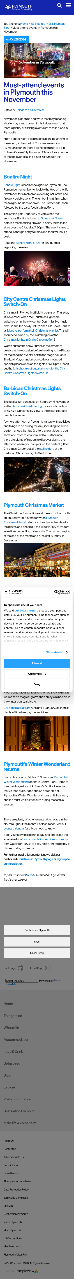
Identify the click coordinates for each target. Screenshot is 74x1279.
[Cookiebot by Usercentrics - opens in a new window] (54, 592)
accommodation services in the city (45, 839)
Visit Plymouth (37, 918)
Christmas (38, 110)
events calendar (14, 828)
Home (24, 24)
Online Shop (37, 953)
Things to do (23, 110)
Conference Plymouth (37, 930)
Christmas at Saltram (17, 708)
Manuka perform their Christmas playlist (32, 330)
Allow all (37, 663)
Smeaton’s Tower (52, 218)
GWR (31, 875)
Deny (37, 684)
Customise (35, 673)
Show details (54, 652)
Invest (37, 941)
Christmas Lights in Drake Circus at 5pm (29, 340)
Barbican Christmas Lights (29, 406)
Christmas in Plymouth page (35, 859)
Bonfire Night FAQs (28, 243)
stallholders (46, 449)
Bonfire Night (12, 185)
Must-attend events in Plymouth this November (34, 92)
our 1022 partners (26, 610)
